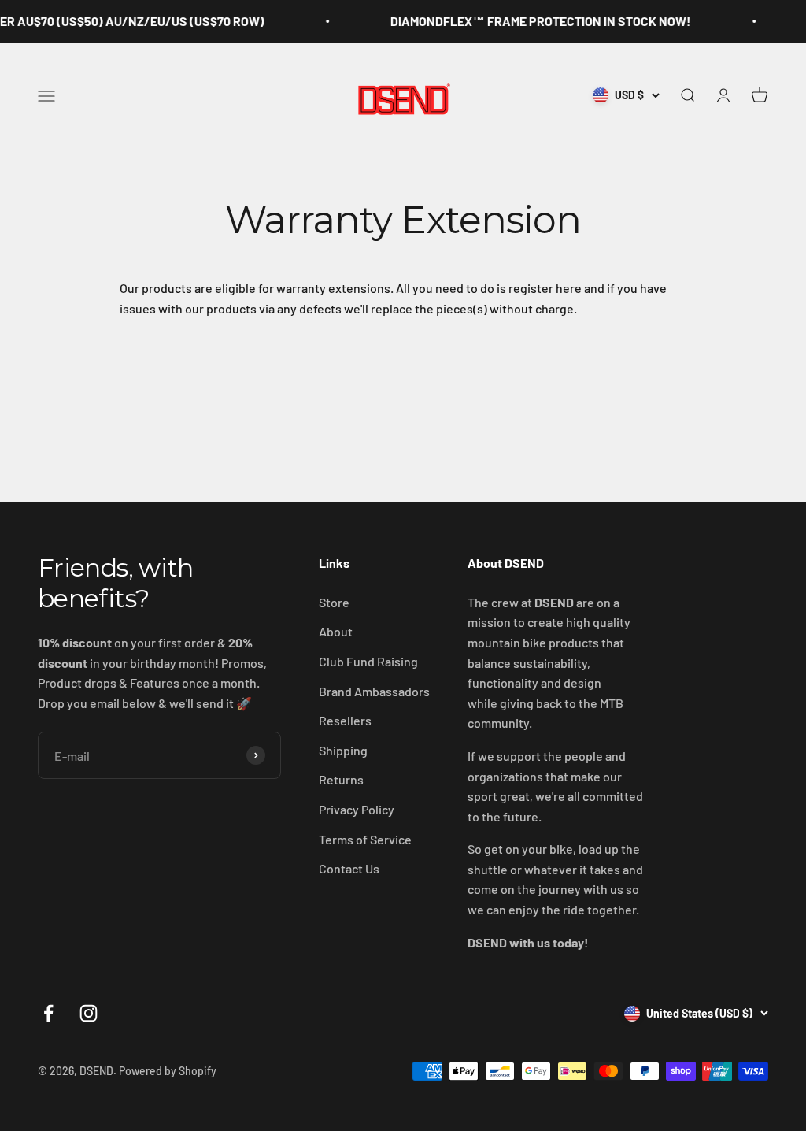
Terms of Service (365, 839)
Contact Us (349, 868)
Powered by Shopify (167, 1070)
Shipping (343, 750)
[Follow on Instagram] (88, 1013)
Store (334, 602)
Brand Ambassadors (374, 691)
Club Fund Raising (368, 661)
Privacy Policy (356, 809)
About (336, 631)
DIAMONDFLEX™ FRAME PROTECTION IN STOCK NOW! (529, 20)
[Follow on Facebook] (48, 1013)
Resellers (345, 720)
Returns (341, 779)
